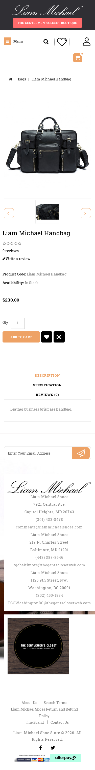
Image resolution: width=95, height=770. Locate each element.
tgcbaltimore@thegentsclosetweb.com (49, 565)
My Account (86, 41)
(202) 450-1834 (49, 595)
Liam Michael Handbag (51, 79)
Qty (5, 322)
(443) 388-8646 (49, 557)
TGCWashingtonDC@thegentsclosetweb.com (49, 603)
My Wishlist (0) (62, 42)
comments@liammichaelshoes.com (49, 527)
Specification (47, 385)
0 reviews (11, 250)
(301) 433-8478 (49, 519)
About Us (29, 702)
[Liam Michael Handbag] (47, 144)
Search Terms (55, 702)
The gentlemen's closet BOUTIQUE (47, 23)
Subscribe (81, 453)
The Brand (35, 722)
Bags (22, 79)
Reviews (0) (47, 394)
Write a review (18, 258)
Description (47, 375)
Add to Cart (21, 337)
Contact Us (60, 722)
